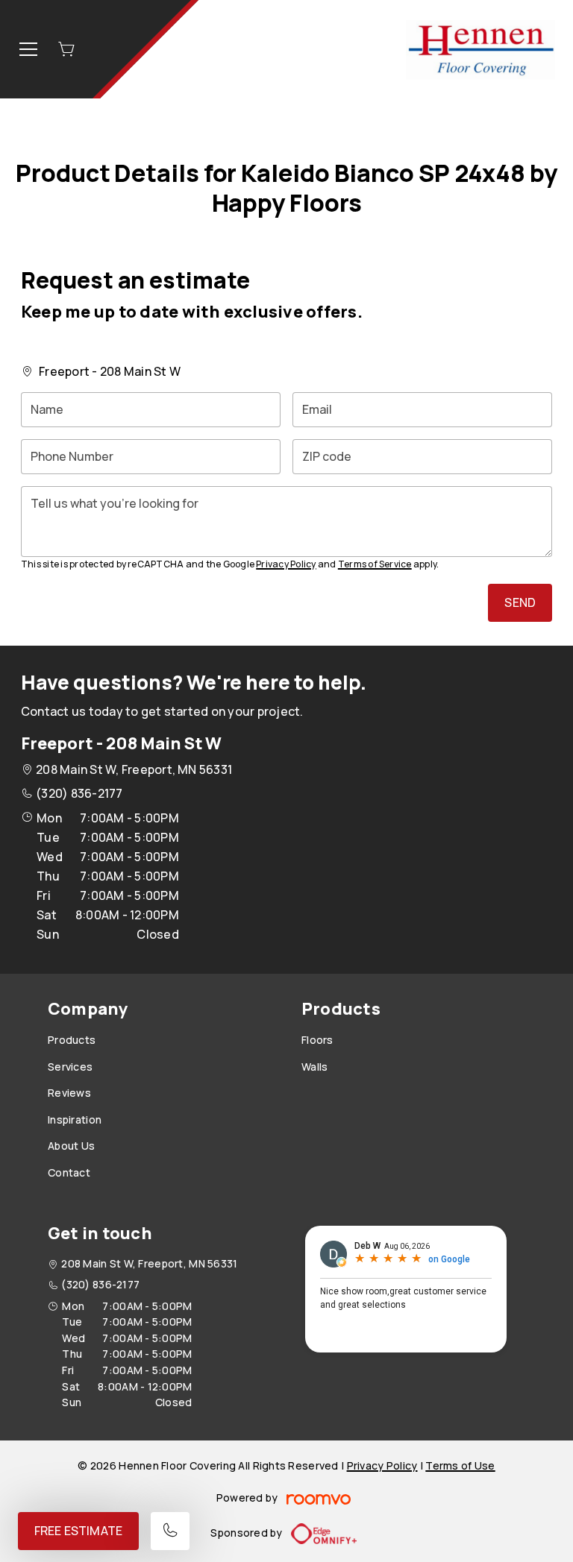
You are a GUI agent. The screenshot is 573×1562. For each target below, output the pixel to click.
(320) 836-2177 (79, 793)
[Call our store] (170, 1531)
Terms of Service (375, 564)
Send (520, 602)
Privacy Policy (286, 564)
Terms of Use (460, 1465)
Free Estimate (78, 1530)
